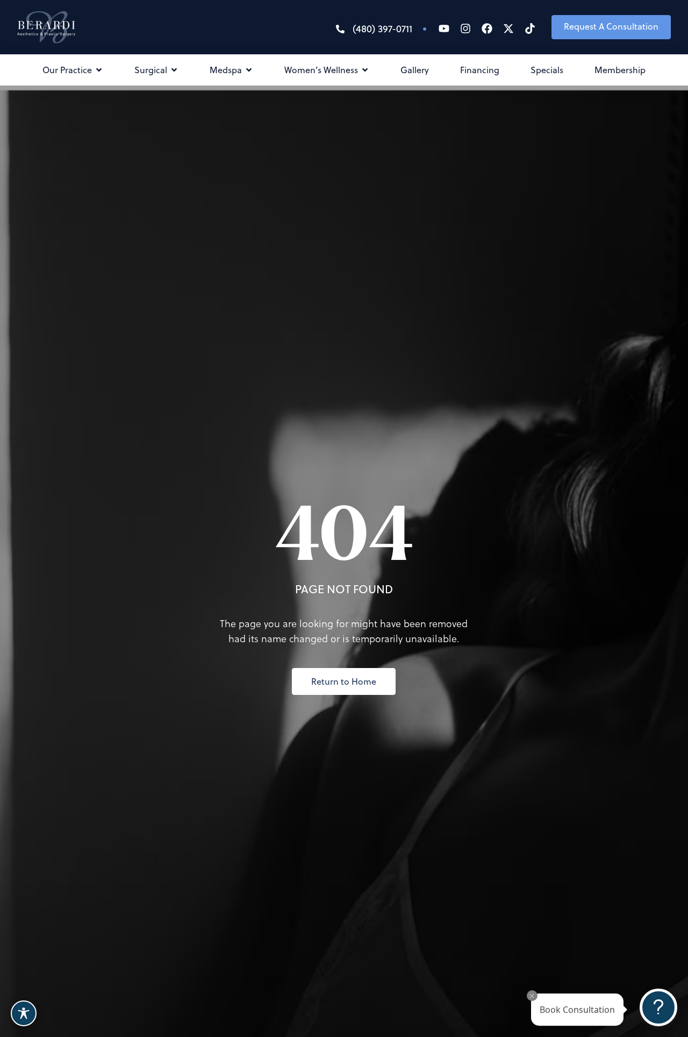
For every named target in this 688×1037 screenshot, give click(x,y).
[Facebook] (487, 28)
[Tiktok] (530, 28)
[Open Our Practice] (99, 70)
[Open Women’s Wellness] (365, 70)
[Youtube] (444, 28)
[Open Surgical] (174, 70)
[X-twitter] (508, 28)
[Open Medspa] (249, 70)
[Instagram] (465, 28)
